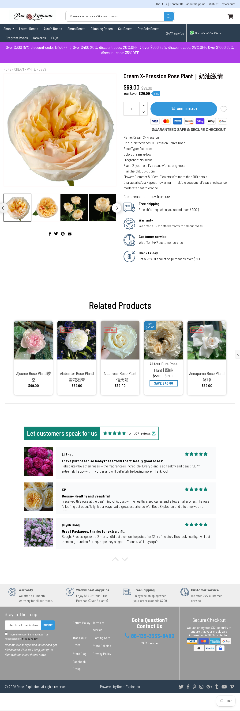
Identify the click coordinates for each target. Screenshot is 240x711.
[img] (114, 433)
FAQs (54, 37)
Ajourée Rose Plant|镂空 (33, 376)
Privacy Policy (30, 638)
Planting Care (101, 638)
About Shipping (196, 4)
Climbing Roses (102, 28)
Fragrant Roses (17, 37)
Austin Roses (53, 28)
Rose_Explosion (28, 686)
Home (7, 69)
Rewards (39, 37)
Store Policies (102, 646)
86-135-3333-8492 (207, 33)
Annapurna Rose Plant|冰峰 (207, 376)
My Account (228, 4)
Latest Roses (28, 28)
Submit (48, 625)
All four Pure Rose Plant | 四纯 (163, 367)
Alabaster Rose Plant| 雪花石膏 (77, 376)
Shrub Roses (76, 28)
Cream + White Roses (30, 69)
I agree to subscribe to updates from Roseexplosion (27, 636)
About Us (161, 4)
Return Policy (81, 623)
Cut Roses (125, 28)
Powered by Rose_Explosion (120, 686)
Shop (7, 28)
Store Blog (79, 654)
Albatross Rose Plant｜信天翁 (120, 376)
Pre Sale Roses (148, 28)
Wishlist (213, 4)
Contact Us (176, 4)
